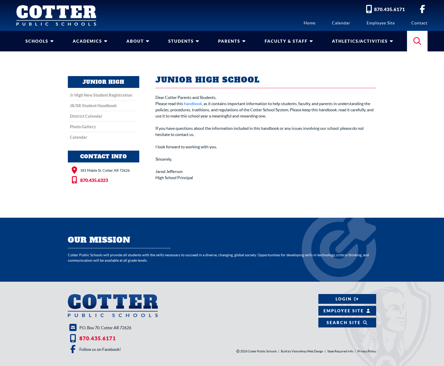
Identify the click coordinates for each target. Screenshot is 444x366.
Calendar (341, 23)
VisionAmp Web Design (307, 351)
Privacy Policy (366, 351)
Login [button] (344, 299)
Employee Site (381, 23)
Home (310, 23)
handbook (193, 103)
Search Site (344, 322)
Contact (419, 23)
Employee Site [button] (343, 310)
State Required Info (340, 351)
